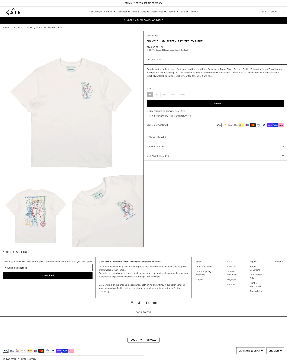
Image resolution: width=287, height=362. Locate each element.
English (274, 350)
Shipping (165, 50)
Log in (264, 11)
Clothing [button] (108, 11)
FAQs (229, 261)
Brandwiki (279, 261)
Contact (198, 261)
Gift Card (231, 266)
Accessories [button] (157, 11)
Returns (231, 284)
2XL (174, 95)
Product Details (156, 137)
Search (274, 11)
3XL (183, 95)
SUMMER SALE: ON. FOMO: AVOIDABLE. (143, 20)
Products (18, 27)
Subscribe (47, 275)
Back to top (143, 312)
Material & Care (156, 146)
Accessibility (256, 291)
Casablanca (152, 35)
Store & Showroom (203, 266)
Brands (194, 11)
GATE (13, 359)
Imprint (253, 261)
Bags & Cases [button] (139, 11)
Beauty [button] (172, 11)
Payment (231, 279)
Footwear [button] (122, 11)
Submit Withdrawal (143, 339)
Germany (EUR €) (249, 350)
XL (165, 95)
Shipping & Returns (158, 156)
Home (6, 27)
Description (154, 59)
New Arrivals (95, 11)
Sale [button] (183, 11)
